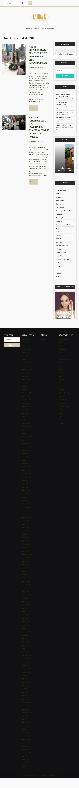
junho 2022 (25, 430)
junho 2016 (25, 642)
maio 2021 (25, 457)
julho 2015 (25, 679)
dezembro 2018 (26, 544)
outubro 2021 (26, 450)
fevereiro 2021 (26, 467)
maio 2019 (25, 531)
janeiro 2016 (26, 658)
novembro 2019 (26, 510)
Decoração (60, 218)
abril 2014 (25, 729)
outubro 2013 (26, 749)
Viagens (59, 273)
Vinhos (58, 277)
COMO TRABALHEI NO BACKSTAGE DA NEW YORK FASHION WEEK (39, 127)
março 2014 (25, 732)
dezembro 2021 (26, 443)
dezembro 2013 (26, 742)
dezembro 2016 (26, 625)
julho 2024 (25, 376)
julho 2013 (25, 756)
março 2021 (25, 463)
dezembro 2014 (26, 702)
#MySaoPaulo (61, 190)
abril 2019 (25, 534)
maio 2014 (25, 726)
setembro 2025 (26, 349)
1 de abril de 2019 (37, 67)
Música (58, 238)
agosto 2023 (25, 410)
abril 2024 (25, 386)
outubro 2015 (26, 668)
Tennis (58, 266)
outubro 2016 (26, 632)
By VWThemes (50, 775)
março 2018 (25, 574)
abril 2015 (25, 689)
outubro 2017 (26, 591)
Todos (58, 270)
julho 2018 (25, 561)
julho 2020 (25, 487)
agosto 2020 (25, 484)
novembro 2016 (26, 628)
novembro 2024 (26, 366)
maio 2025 (25, 356)
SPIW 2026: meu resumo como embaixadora (62, 104)
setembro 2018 (26, 554)
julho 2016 (25, 638)
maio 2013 (25, 763)
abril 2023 (25, 420)
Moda (58, 235)
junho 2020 (25, 490)
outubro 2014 (26, 709)
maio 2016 (25, 645)
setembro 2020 (26, 480)
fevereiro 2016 (26, 655)
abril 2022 (25, 433)
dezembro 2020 (26, 473)
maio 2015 (25, 685)
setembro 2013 (26, 753)
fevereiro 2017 (26, 618)
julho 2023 (25, 413)
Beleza (58, 197)
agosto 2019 (25, 521)
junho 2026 (25, 339)
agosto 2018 (25, 558)
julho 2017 (25, 601)
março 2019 (25, 537)
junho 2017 (25, 605)
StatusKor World (62, 259)
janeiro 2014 (26, 739)
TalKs (58, 263)
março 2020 (25, 500)
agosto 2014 (25, 716)
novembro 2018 (26, 547)
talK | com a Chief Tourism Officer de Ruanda (63, 96)
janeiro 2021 (26, 470)
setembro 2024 (26, 369)
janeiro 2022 (26, 440)
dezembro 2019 (26, 507)
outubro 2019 (26, 514)
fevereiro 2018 (26, 578)
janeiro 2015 (26, 699)
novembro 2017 (26, 588)
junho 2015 (25, 682)
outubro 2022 (26, 423)
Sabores (59, 249)
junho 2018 (25, 564)
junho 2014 (25, 722)
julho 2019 (25, 524)
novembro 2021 (26, 447)
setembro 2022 (26, 426)
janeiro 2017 (26, 621)
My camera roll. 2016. (64, 112)
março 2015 (25, 692)
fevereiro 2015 (26, 695)
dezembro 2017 (26, 584)
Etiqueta (59, 221)
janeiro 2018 (26, 581)
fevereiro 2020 (26, 504)
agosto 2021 (25, 453)
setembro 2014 (26, 712)
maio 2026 (25, 342)
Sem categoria (61, 252)
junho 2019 (25, 527)
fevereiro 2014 (26, 736)
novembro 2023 (26, 399)
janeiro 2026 (26, 346)
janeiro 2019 (26, 541)
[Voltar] (56, 158)
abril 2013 (25, 766)
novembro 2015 (26, 665)
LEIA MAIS (34, 109)
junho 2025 (25, 352)
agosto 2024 (25, 373)
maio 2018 (25, 568)
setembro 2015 (26, 672)
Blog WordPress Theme (32, 775)
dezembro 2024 (26, 362)
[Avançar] (73, 158)
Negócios (59, 242)
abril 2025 (25, 359)
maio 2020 (25, 494)
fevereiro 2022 (26, 436)
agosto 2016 (25, 635)
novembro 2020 (26, 477)
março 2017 (25, 615)
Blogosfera (60, 200)
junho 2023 (25, 416)
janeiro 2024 (26, 396)
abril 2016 (25, 648)
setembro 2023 (26, 406)
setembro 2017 (26, 595)
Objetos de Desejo (63, 245)
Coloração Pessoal (63, 211)
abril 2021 (25, 460)
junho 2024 (25, 379)
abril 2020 (25, 497)
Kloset (58, 228)
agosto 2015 (25, 675)
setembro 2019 (26, 517)
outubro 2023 (26, 403)
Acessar (43, 339)
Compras (59, 214)
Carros (58, 204)
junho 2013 (25, 759)
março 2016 (25, 652)
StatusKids (60, 256)
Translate (70, 54)
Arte (57, 193)
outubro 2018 (26, 551)
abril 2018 (25, 571)
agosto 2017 (25, 598)
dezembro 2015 (26, 662)
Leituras (59, 232)
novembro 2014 (26, 706)
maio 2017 (25, 608)
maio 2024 (25, 383)
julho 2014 (25, 719)
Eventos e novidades (63, 225)
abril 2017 (25, 611)
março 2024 (25, 389)
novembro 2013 (26, 746)
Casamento (60, 207)
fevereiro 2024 (26, 393)
